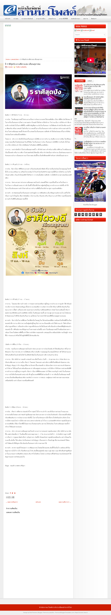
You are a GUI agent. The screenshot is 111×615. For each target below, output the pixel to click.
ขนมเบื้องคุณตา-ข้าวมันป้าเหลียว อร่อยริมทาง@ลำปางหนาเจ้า (94, 98)
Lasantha (51, 612)
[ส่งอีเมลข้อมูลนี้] (7, 497)
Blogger (94, 205)
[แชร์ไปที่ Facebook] (13, 497)
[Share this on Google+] (15, 493)
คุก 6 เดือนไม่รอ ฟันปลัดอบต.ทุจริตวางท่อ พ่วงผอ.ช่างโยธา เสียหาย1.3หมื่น (94, 86)
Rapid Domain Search (81, 612)
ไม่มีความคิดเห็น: (21, 67)
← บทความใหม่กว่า (12, 502)
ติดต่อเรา (94, 18)
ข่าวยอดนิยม (80, 81)
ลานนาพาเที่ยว (40, 18)
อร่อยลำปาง (52, 18)
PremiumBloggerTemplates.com (64, 612)
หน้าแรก (7, 18)
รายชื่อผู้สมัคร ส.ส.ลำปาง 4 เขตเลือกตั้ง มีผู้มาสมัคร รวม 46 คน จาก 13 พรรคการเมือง (95, 143)
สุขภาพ (85, 18)
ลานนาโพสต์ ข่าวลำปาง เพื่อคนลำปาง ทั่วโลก (58, 607)
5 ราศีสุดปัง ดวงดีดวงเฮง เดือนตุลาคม (22, 64)
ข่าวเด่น (16, 18)
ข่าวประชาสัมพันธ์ (27, 18)
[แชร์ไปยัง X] (11, 497)
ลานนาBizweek (63, 18)
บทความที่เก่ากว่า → (65, 502)
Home (8, 59)
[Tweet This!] (12, 493)
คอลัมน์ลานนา (75, 18)
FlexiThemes (33, 612)
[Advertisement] (38, 42)
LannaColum (15, 59)
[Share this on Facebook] (10, 493)
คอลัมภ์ (90, 81)
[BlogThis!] (9, 497)
